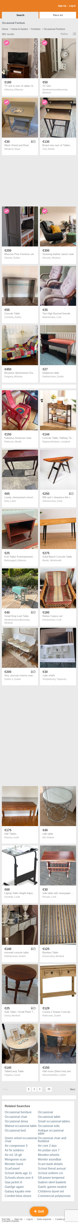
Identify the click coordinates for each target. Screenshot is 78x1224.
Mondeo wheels (48, 1154)
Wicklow (46, 92)
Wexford (59, 956)
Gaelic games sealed (52, 1186)
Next (72, 1089)
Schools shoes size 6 (19, 1177)
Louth (16, 837)
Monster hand (14, 1164)
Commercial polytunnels (54, 1196)
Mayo (17, 149)
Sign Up (62, 6)
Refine (64, 34)
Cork (58, 317)
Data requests (44, 1219)
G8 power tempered (51, 1177)
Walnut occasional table (21, 1126)
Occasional (45, 1112)
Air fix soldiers (14, 1150)
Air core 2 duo (47, 1145)
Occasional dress (16, 1121)
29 (49, 1089)
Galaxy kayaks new (18, 1191)
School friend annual (52, 1168)
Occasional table (49, 1116)
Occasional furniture (18, 1112)
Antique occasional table (51, 1132)
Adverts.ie (17, 6)
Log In (72, 6)
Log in (30, 1219)
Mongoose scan (15, 1159)
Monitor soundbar (49, 1159)
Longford (65, 441)
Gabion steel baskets (52, 1182)
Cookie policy (62, 1219)
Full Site (6, 1219)
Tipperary (61, 679)
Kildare (50, 837)
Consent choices (10, 1221)
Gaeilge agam (14, 1186)
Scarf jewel (12, 1168)
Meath (51, 149)
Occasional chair (16, 1116)
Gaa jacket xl (13, 1182)
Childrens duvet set (51, 1191)
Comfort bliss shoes (18, 1196)
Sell (40, 1211)
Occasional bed (15, 1130)
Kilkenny (18, 89)
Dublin (16, 258)
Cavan (16, 1075)
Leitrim (62, 1075)
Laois (13, 501)
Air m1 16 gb (13, 1154)
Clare (59, 501)
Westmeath (56, 560)
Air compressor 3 (16, 1145)
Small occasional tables (54, 1121)
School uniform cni (50, 1173)
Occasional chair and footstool (52, 1139)
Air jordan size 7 (49, 1150)
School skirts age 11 (18, 1173)
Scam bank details (50, 1164)
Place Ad (58, 15)
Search (20, 15)
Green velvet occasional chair (21, 1139)
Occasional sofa (48, 1126)
